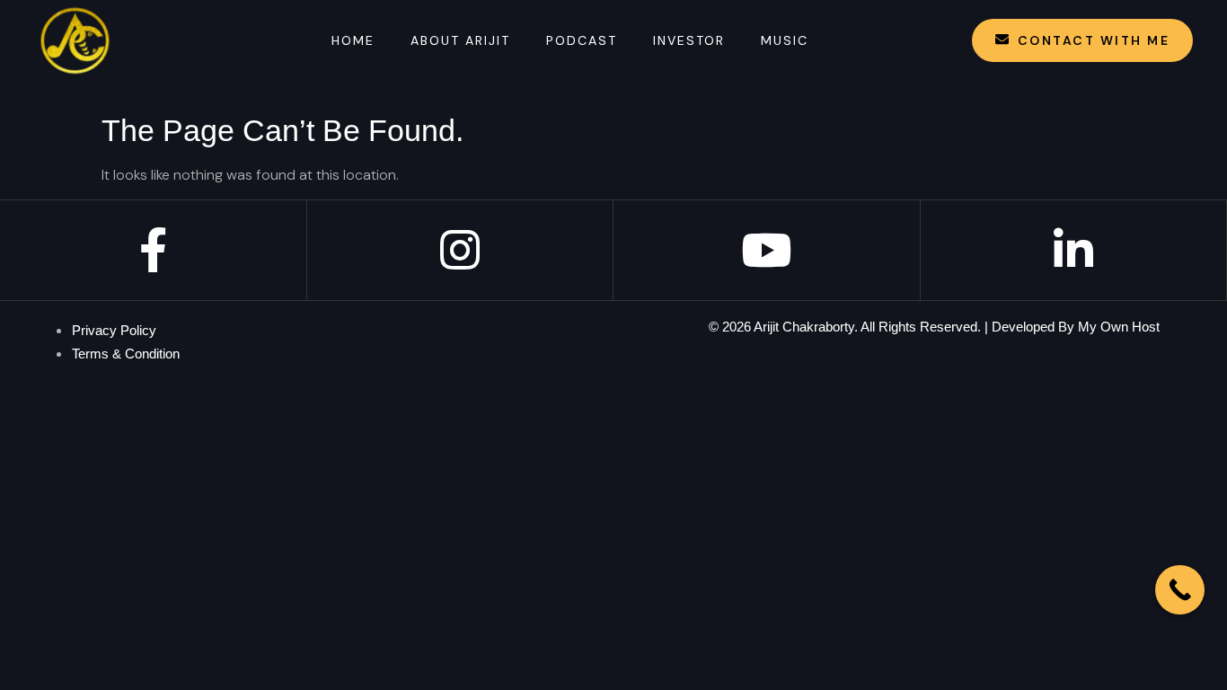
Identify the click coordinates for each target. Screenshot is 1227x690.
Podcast (581, 40)
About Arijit (460, 40)
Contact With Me (1094, 40)
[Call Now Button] (1180, 590)
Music (784, 40)
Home (353, 40)
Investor (689, 40)
